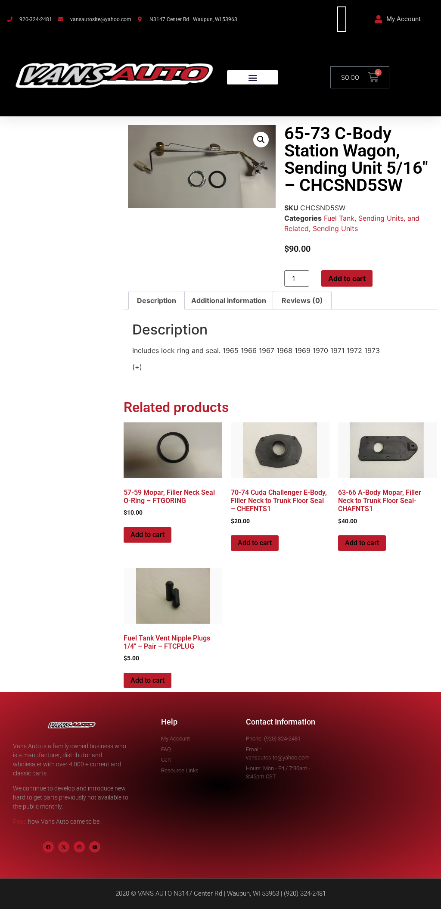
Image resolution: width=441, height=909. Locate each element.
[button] (252, 77)
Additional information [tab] (228, 300)
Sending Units (335, 228)
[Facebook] (48, 847)
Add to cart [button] (147, 535)
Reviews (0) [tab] (302, 300)
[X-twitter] (63, 847)
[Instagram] (79, 847)
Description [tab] (156, 300)
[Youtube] (94, 847)
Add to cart (347, 278)
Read (20, 821)
